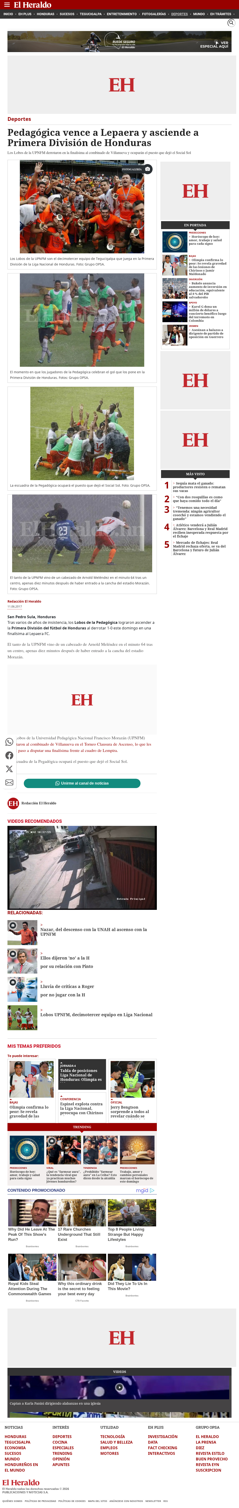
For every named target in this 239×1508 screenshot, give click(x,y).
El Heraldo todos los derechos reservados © (35, 1489)
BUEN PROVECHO (212, 1459)
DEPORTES (62, 1436)
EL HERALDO (207, 1436)
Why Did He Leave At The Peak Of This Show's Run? (31, 1234)
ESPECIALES (63, 1447)
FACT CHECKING (162, 1447)
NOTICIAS (14, 1427)
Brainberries (32, 1246)
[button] (9, 742)
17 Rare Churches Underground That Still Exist (79, 1234)
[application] (82, 868)
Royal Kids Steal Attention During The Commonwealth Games (29, 1288)
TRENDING (62, 1453)
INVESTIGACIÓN (163, 1436)
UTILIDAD (109, 1427)
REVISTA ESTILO (210, 1453)
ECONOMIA (15, 1447)
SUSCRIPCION (208, 1470)
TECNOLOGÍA (112, 1436)
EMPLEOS (109, 1447)
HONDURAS (15, 1436)
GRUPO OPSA (208, 1427)
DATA (153, 1442)
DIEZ (200, 1447)
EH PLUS (156, 1427)
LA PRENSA (206, 1442)
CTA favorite (82, 1300)
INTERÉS (61, 1427)
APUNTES (61, 1464)
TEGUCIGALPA (17, 1442)
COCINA (60, 1442)
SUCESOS (13, 1453)
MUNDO (12, 1459)
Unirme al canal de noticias (85, 783)
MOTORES (109, 1453)
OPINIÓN (61, 1459)
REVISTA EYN (207, 1464)
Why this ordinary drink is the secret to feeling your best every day (80, 1288)
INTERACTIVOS (161, 1453)
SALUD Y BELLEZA (116, 1442)
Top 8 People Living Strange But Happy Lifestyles (126, 1234)
